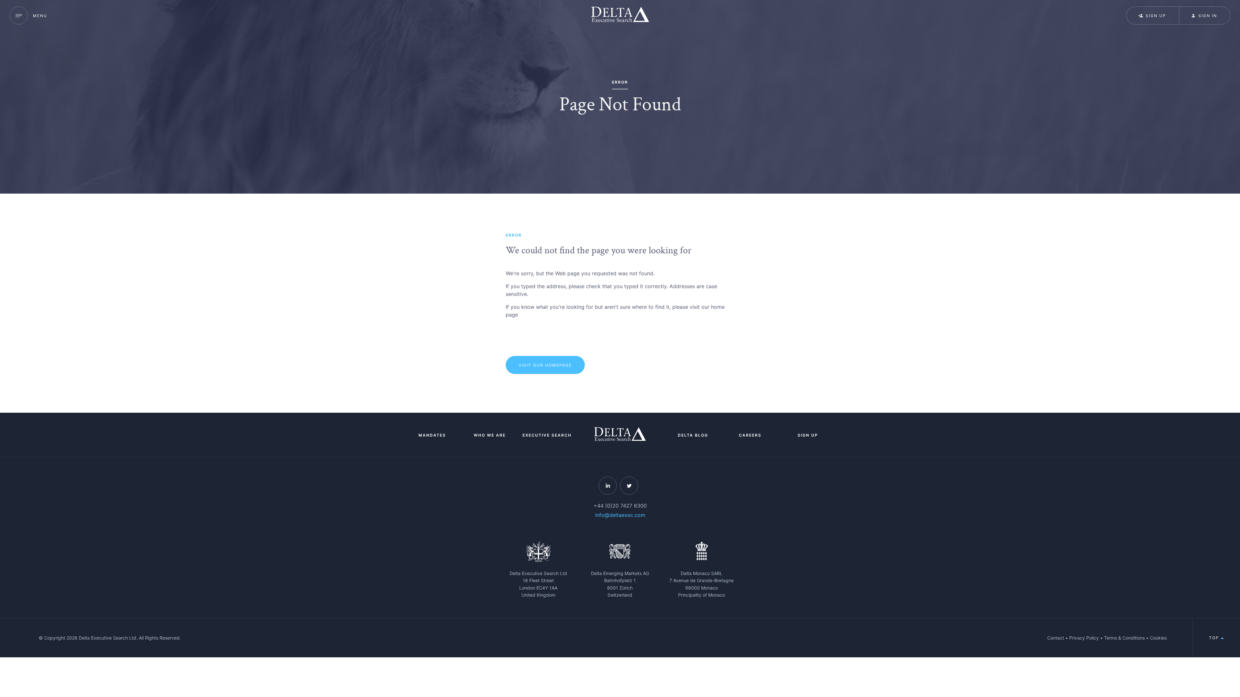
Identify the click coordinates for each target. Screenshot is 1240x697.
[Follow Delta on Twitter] (629, 486)
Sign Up (808, 435)
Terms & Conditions (1124, 638)
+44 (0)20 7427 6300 (620, 505)
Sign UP (1156, 15)
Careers (750, 435)
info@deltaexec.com (620, 515)
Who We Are (490, 435)
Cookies (1158, 638)
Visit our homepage (545, 365)
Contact (1055, 638)
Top (1215, 637)
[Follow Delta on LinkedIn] (608, 486)
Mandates (432, 435)
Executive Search (547, 435)
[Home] (620, 15)
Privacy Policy (1084, 638)
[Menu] (19, 15)
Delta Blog (693, 435)
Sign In (1207, 15)
